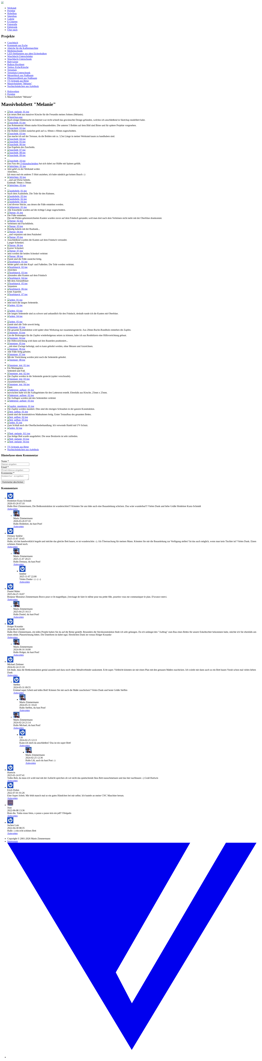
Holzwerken (13, 91)
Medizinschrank (15, 51)
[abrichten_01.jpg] (16, 166)
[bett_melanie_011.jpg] (18, 433)
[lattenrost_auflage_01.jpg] (20, 390)
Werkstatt (11, 8)
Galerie (10, 19)
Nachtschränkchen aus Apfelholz (23, 86)
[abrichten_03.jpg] (16, 185)
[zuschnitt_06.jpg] (16, 144)
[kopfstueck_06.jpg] (17, 289)
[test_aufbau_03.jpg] (17, 420)
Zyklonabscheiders (29, 163)
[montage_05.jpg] (16, 343)
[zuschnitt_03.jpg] (16, 133)
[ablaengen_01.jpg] (17, 207)
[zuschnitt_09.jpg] (16, 155)
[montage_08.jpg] (16, 360)
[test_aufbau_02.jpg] (17, 417)
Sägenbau (12, 16)
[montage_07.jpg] (16, 354)
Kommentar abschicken (12, 482)
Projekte (11, 10)
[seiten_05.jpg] (14, 321)
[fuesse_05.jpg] (15, 237)
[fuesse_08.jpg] (15, 256)
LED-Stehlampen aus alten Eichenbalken (27, 53)
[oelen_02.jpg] (14, 428)
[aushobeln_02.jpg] (17, 199)
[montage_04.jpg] (16, 338)
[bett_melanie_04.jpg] (18, 441)
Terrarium (12, 70)
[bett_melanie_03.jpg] (18, 439)
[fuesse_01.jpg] (15, 212)
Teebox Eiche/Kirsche (18, 67)
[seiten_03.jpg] (14, 310)
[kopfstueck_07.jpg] (17, 294)
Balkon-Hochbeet (15, 64)
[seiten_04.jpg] (14, 316)
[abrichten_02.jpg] (16, 177)
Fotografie (12, 24)
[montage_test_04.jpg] (18, 384)
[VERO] (134, 1057)
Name (5, 461)
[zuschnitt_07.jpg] (16, 150)
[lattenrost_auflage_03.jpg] (20, 400)
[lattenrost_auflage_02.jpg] (20, 395)
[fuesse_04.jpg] (15, 231)
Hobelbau (12, 13)
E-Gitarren (12, 21)
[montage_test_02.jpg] (18, 373)
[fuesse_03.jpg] (15, 226)
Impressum (12, 841)
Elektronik (12, 27)
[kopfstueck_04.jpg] (17, 278)
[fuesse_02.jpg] (15, 221)
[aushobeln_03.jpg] (17, 196)
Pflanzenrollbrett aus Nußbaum (22, 78)
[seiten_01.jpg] (14, 300)
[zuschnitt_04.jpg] (16, 139)
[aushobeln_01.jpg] (17, 191)
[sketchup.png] (14, 117)
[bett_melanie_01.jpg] (18, 111)
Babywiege (12, 61)
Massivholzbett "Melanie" (19, 83)
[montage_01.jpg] (16, 327)
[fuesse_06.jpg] (15, 245)
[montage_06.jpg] (16, 349)
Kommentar (7, 473)
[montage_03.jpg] (16, 332)
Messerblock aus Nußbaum (20, 75)
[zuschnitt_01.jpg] (16, 122)
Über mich (12, 29)
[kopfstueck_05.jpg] (17, 283)
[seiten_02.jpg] (14, 305)
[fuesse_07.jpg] (15, 250)
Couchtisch (12, 42)
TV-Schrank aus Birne (18, 81)
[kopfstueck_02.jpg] (17, 267)
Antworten (12, 509)
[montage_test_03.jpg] (18, 379)
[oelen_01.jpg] (14, 422)
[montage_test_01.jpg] (18, 365)
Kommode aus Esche (17, 45)
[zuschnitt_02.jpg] (16, 128)
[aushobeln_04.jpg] (17, 201)
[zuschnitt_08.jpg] (16, 152)
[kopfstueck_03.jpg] (17, 272)
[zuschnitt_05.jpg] (16, 141)
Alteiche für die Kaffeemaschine (22, 48)
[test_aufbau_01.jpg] (17, 411)
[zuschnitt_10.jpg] (16, 161)
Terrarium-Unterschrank (18, 72)
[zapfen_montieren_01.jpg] (20, 406)
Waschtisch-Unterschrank (19, 59)
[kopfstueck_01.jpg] (17, 261)
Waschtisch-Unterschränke (20, 56)
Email (5, 467)
